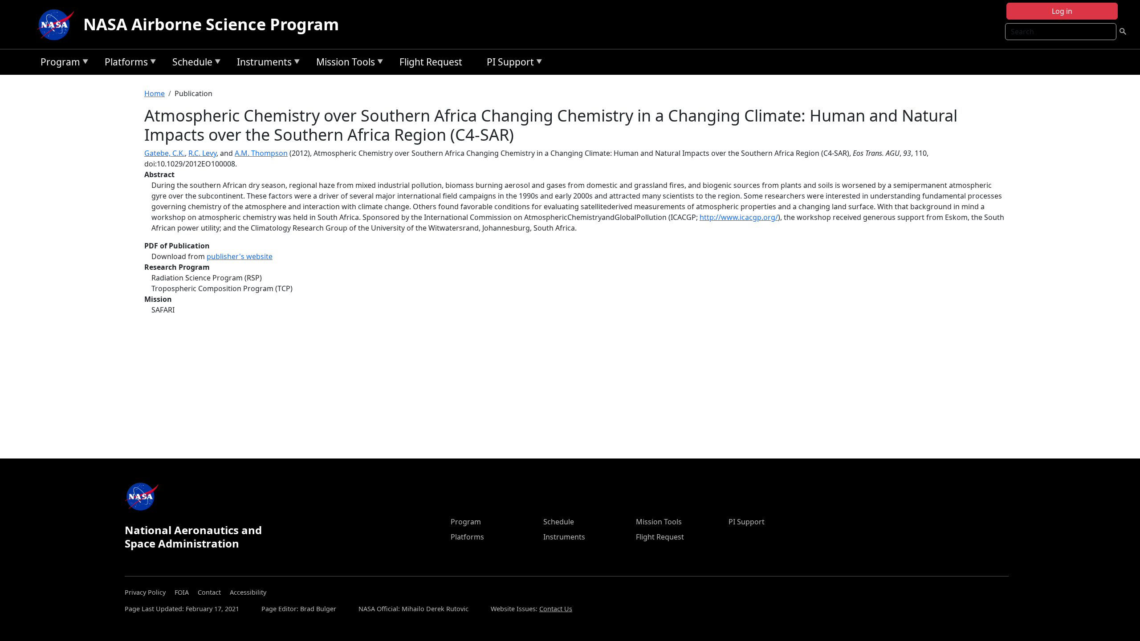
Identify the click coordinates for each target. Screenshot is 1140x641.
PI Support (508, 63)
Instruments (262, 63)
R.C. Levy (202, 153)
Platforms (124, 63)
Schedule (190, 63)
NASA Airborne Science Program (211, 24)
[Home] (57, 24)
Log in (1062, 11)
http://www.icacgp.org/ (739, 217)
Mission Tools (343, 63)
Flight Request (430, 62)
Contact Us (555, 608)
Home (154, 93)
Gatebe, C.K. (164, 153)
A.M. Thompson (261, 153)
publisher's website (240, 256)
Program (58, 63)
